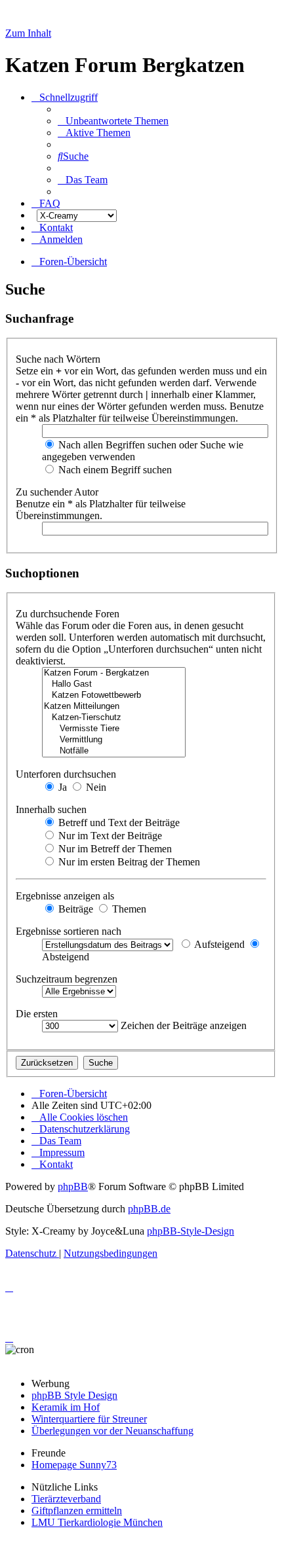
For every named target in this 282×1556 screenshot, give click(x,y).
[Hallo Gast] (114, 684)
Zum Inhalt (28, 33)
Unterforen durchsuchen (67, 774)
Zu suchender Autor (58, 492)
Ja (61, 787)
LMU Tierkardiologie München (97, 1522)
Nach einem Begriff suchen (114, 469)
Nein (94, 787)
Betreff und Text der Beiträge (118, 822)
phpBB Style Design (74, 1395)
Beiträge (74, 908)
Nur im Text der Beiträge (109, 835)
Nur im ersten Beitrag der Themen (128, 861)
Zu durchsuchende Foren (69, 613)
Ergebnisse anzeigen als (66, 895)
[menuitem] (113, 120)
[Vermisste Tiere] (114, 728)
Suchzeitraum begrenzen (68, 979)
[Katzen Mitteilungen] (114, 706)
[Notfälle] (114, 751)
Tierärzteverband (66, 1498)
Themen (128, 908)
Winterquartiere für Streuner (89, 1418)
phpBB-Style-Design (190, 1231)
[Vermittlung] (114, 740)
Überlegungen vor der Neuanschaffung (112, 1430)
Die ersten (38, 1013)
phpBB (73, 1186)
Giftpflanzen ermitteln (76, 1510)
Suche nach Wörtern (59, 359)
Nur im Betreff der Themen (114, 848)
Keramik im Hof (65, 1407)
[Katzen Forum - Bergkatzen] (114, 673)
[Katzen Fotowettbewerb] (114, 695)
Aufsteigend (218, 944)
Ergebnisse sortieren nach (70, 931)
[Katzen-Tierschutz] (114, 717)
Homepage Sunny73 (74, 1464)
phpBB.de (149, 1208)
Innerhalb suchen (52, 809)
